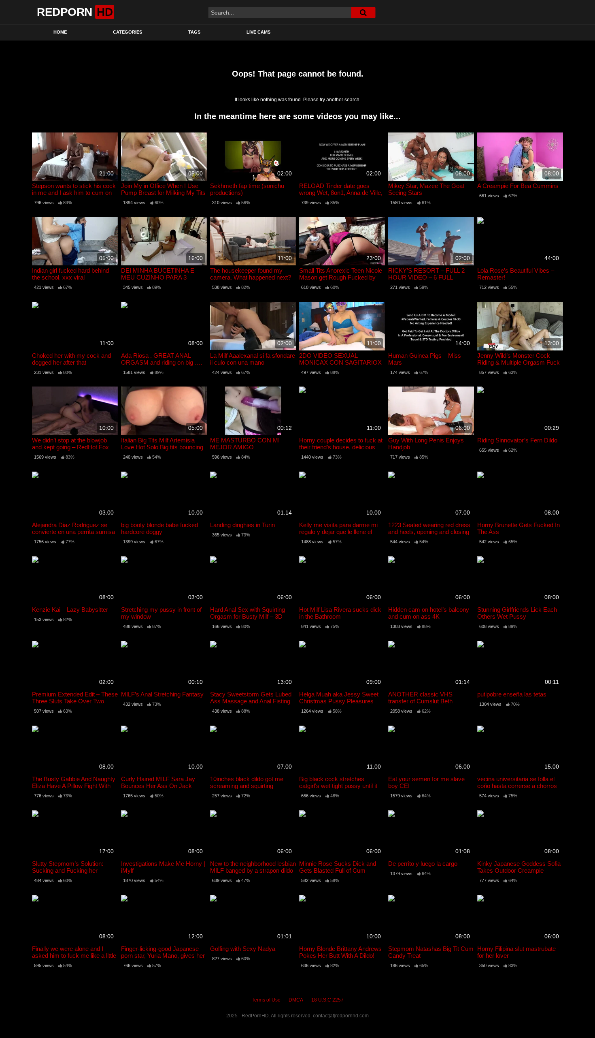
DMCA (296, 1000)
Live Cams (258, 32)
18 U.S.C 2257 (327, 1000)
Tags (194, 32)
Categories (127, 32)
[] (363, 12)
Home (60, 32)
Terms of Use (266, 1000)
